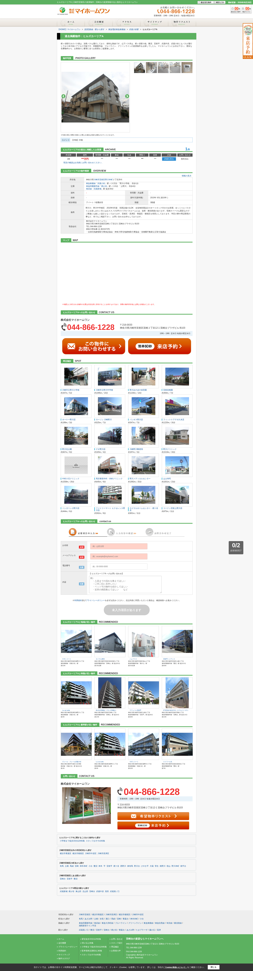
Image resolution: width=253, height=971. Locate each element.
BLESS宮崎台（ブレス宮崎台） (106, 710)
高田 (107, 891)
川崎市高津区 (103, 853)
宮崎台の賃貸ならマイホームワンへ (145, 938)
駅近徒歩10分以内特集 (91, 939)
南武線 (89, 189)
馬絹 (72, 866)
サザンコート (66, 659)
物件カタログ (64, 958)
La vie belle (66, 710)
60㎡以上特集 (87, 943)
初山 (168, 866)
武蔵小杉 (101, 183)
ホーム (61, 939)
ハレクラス (133, 659)
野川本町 (109, 179)
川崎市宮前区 (99, 179)
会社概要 (62, 943)
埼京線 (169, 923)
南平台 (183, 866)
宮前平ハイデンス (169, 659)
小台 (90, 866)
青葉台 (125, 919)
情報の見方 (186, 176)
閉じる (213, 967)
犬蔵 (152, 866)
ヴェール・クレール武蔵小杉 (71, 761)
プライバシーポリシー (95, 600)
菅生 (157, 866)
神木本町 (83, 866)
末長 (102, 919)
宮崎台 (63, 879)
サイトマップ (64, 955)
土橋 (67, 866)
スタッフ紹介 (117, 943)
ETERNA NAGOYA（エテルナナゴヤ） (176, 710)
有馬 (62, 866)
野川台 (137, 866)
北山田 (85, 891)
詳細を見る (169, 159)
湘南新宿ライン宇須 (87, 926)
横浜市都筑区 (78, 853)
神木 (100, 866)
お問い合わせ (117, 939)
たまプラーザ (141, 930)
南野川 (162, 866)
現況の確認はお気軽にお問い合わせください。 (83, 162)
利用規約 (78, 600)
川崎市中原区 (90, 853)
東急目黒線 (160, 923)
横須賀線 (178, 923)
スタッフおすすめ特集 (95, 841)
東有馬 (130, 866)
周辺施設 (115, 947)
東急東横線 (91, 183)
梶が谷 (104, 186)
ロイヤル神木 (100, 659)
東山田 (78, 891)
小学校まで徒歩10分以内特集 (72, 841)
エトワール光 (167, 761)
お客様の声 (116, 951)
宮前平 (109, 866)
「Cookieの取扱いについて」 (175, 967)
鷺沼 (95, 866)
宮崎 (77, 866)
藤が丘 (152, 930)
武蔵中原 (100, 891)
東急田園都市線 (92, 186)
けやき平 (145, 866)
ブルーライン (120, 923)
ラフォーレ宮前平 (135, 710)
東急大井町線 (107, 923)
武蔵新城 (97, 189)
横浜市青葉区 (65, 853)
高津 (159, 930)
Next (127, 96)
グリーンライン (135, 923)
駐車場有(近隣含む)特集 (92, 951)
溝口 (107, 919)
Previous (63, 96)
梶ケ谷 (116, 866)
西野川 (123, 866)
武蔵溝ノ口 (114, 891)
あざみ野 (88, 919)
